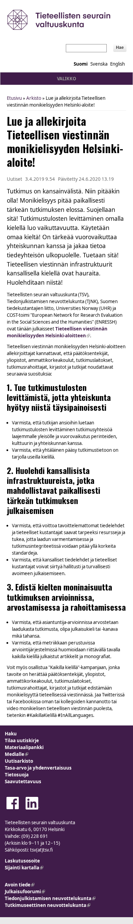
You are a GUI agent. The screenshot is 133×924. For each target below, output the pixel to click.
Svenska (98, 64)
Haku (11, 734)
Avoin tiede (19, 885)
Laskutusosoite (22, 861)
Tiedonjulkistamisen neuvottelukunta (50, 898)
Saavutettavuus (23, 781)
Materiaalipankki (24, 747)
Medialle (16, 754)
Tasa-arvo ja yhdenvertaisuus (38, 768)
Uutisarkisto (19, 761)
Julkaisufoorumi (25, 891)
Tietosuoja (17, 775)
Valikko (66, 79)
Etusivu (14, 98)
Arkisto (33, 98)
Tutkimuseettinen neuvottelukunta (47, 905)
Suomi (81, 64)
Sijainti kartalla (24, 868)
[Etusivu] (66, 19)
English (117, 64)
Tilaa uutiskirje (22, 740)
